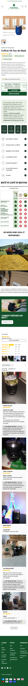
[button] (22, 6)
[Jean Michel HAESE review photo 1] (14, 551)
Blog (2, 652)
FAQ (11, 646)
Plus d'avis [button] (14, 628)
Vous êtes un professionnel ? (13, 659)
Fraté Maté (7, 674)
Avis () (4, 369)
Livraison (22, 648)
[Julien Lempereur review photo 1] (14, 453)
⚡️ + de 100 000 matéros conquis (14, 1)
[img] (14, 407)
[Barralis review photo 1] (14, 601)
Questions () (12, 369)
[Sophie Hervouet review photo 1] (14, 388)
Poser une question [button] (14, 340)
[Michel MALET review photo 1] (14, 508)
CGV (21, 646)
